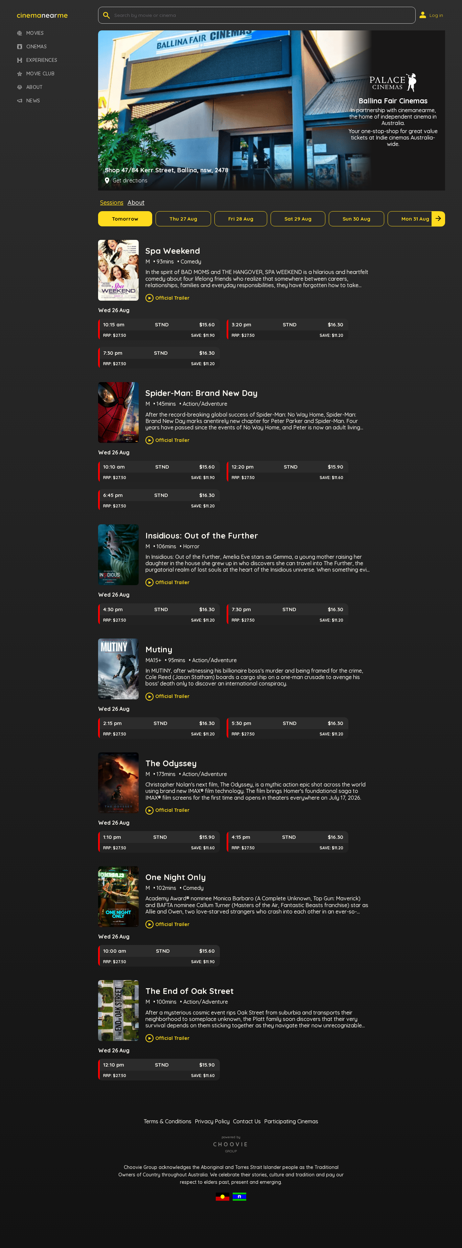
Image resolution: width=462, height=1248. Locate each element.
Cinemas (36, 47)
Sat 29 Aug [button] (297, 219)
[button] (42, 15)
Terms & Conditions (167, 1121)
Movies (35, 33)
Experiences (41, 60)
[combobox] (115, 15)
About (34, 87)
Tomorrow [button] (125, 219)
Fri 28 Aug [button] (240, 219)
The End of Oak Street (189, 991)
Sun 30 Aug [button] (356, 219)
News (33, 101)
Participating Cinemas (291, 1121)
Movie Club (40, 74)
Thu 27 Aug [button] (183, 219)
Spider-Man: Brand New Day (201, 393)
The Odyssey (171, 763)
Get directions (130, 180)
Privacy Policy (212, 1121)
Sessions (111, 202)
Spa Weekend (172, 251)
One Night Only (175, 877)
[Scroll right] (438, 218)
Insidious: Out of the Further (201, 535)
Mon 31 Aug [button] (415, 219)
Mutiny (158, 649)
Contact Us (247, 1121)
